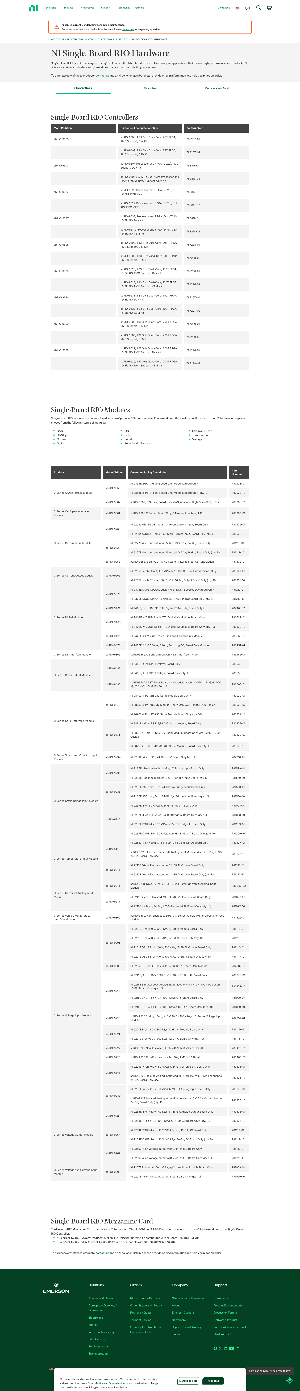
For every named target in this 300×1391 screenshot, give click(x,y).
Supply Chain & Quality (186, 1327)
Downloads (221, 1298)
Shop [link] (61, 39)
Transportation (98, 1353)
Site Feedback (223, 1334)
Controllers (83, 88)
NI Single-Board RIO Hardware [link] (150, 39)
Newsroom (179, 1320)
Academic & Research (103, 1298)
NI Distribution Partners (145, 1298)
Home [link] (51, 39)
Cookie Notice (117, 1383)
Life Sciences (97, 1339)
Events (176, 1334)
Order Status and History (146, 1305)
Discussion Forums (226, 1312)
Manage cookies (188, 1380)
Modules (150, 88)
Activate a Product (225, 1320)
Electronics (96, 1317)
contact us (128, 29)
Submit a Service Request (230, 1327)
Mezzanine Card (217, 88)
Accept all (213, 1380)
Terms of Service (140, 1320)
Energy (93, 1324)
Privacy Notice (95, 1383)
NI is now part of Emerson (188, 1298)
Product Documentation (229, 1305)
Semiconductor (98, 1346)
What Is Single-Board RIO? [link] (113, 39)
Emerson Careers (183, 1312)
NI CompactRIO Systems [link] (80, 39)
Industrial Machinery (102, 1332)
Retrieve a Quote (141, 1312)
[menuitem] (52, 8)
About (176, 1305)
